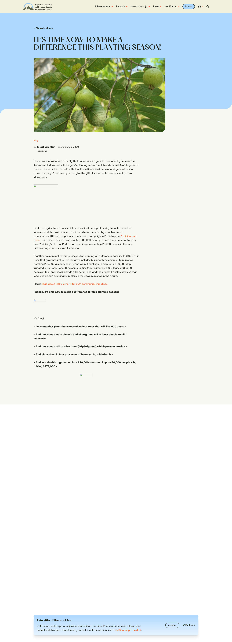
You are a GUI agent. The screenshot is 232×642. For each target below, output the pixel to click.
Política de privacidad (128, 630)
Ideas (156, 6)
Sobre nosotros (102, 6)
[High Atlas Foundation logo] (37, 6)
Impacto (120, 6)
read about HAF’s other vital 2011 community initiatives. (75, 283)
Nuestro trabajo (139, 6)
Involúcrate (170, 6)
